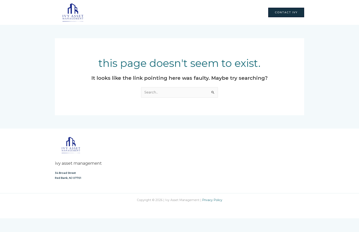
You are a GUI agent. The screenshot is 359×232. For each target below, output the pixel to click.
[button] (286, 12)
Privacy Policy (212, 200)
